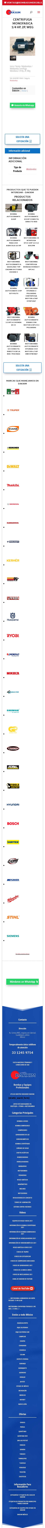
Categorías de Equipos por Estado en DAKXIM (23, 1509)
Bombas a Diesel (22, 1121)
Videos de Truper (22, 1252)
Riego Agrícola (22, 1180)
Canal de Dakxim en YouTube (22, 1279)
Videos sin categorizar (22, 1256)
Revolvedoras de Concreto (22, 1198)
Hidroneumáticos (22, 1139)
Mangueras (22, 1166)
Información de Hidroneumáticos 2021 (22, 1243)
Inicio (12, 66)
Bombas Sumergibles (22, 1125)
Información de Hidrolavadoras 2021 (22, 1238)
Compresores (22, 1130)
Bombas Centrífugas (22, 1144)
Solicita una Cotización (22, 139)
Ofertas (22, 1414)
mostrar (24, 90)
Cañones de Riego (22, 1148)
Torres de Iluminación (22, 1202)
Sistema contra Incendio (22, 1207)
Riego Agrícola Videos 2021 (22, 1247)
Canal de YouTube (21, 1288)
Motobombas (26, 66)
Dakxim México (22, 1514)
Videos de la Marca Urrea (23, 1270)
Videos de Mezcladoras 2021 (22, 1274)
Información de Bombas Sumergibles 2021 (22, 1233)
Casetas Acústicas (22, 1153)
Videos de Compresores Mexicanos (22, 1261)
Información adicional (19, 150)
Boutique (13, 1106)
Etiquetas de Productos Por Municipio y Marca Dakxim (22, 1502)
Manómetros (22, 1184)
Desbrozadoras (22, 1157)
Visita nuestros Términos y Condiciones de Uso (22, 1063)
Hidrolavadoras (22, 1162)
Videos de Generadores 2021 (22, 1265)
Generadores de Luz (23, 1135)
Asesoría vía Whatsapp (24, 105)
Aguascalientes (22, 1323)
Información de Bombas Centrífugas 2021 (23, 1226)
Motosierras (22, 1193)
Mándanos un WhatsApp (22, 981)
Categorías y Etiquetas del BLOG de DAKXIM (22, 1496)
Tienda (17, 66)
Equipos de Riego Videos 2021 (22, 1221)
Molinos (23, 1189)
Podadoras (22, 1175)
